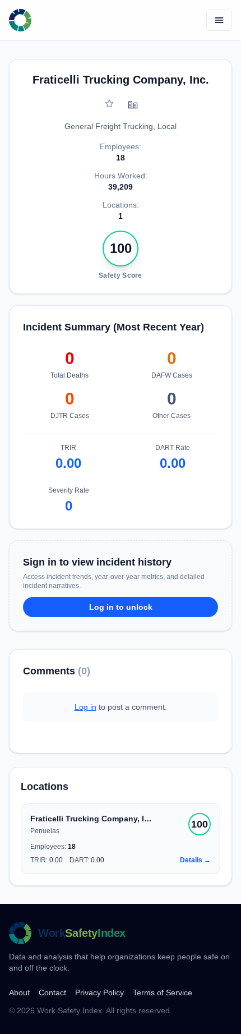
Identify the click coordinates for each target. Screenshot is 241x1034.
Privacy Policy (99, 992)
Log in (85, 706)
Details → (195, 860)
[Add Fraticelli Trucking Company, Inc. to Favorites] (109, 104)
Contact (52, 992)
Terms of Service (162, 992)
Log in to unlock (120, 607)
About (19, 992)
